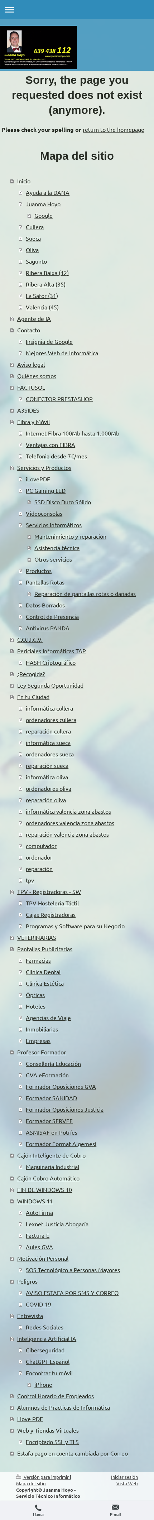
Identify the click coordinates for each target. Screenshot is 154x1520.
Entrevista (30, 1315)
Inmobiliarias (42, 1029)
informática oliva (47, 776)
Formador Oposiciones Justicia (65, 1109)
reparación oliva (46, 799)
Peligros (27, 1281)
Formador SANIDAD (51, 1097)
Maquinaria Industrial (52, 1166)
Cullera (35, 226)
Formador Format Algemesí (61, 1143)
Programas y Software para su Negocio (75, 925)
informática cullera (49, 708)
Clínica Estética (45, 983)
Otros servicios (53, 559)
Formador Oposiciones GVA (61, 1086)
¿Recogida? (31, 673)
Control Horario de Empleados (55, 1395)
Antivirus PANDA (47, 627)
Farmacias (38, 960)
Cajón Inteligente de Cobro (51, 1155)
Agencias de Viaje (48, 1017)
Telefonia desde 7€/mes (56, 456)
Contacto (28, 329)
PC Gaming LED (46, 490)
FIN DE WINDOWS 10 (44, 1189)
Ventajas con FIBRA (50, 444)
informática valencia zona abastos (68, 811)
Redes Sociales (44, 1327)
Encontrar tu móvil (49, 1372)
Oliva (32, 249)
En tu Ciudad (33, 696)
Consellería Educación (53, 1063)
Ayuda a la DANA (47, 192)
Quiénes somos (36, 375)
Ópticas (35, 994)
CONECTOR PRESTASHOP (59, 398)
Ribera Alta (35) (46, 284)
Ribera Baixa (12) (47, 272)
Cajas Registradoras (51, 914)
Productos (39, 570)
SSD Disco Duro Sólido (62, 501)
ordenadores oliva (48, 788)
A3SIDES (28, 410)
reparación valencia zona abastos (67, 834)
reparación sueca (47, 765)
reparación (39, 868)
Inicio (23, 180)
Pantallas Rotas (45, 582)
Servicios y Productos (44, 467)
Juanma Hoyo (43, 203)
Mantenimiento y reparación (70, 536)
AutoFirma (39, 1212)
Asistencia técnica (57, 547)
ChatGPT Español (47, 1361)
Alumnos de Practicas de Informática (63, 1407)
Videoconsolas (44, 513)
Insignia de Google (49, 341)
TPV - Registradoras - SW (49, 891)
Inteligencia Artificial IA (46, 1338)
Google (43, 215)
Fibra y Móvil (33, 421)
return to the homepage (113, 129)
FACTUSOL (31, 387)
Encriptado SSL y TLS (52, 1441)
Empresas (38, 1040)
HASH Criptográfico (51, 662)
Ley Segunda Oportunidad (50, 685)
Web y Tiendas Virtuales (48, 1430)
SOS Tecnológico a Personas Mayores (73, 1269)
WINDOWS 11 (35, 1200)
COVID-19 (38, 1304)
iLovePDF (38, 478)
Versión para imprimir (46, 1477)
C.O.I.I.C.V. (30, 639)
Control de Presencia (52, 616)
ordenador (39, 857)
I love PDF (30, 1418)
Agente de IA (34, 318)
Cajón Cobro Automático (48, 1178)
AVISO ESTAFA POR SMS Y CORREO (72, 1292)
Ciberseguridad (45, 1349)
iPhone (43, 1384)
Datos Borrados (45, 605)
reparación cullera (48, 731)
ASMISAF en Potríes (51, 1132)
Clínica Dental (43, 971)
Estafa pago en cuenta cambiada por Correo (72, 1453)
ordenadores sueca (50, 753)
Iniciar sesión (124, 1477)
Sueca (33, 238)
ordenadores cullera (51, 719)
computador (41, 845)
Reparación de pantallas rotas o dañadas (85, 593)
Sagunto (36, 261)
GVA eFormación (47, 1074)
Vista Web (127, 1483)
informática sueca (48, 742)
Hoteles (35, 1006)
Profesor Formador (41, 1051)
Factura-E (37, 1235)
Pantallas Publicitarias (44, 948)
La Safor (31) (42, 295)
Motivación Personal (42, 1258)
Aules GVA (39, 1246)
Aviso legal (31, 364)
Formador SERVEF (49, 1120)
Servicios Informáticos (54, 524)
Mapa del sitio (31, 1483)
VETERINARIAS (36, 937)
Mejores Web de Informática (62, 352)
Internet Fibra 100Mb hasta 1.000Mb (72, 433)
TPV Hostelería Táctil (52, 902)
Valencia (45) (42, 307)
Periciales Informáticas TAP (51, 650)
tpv (30, 880)
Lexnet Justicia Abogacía (57, 1223)
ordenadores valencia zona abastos (70, 822)
